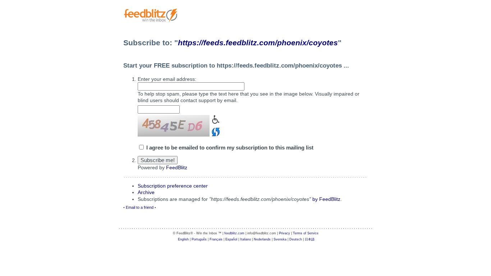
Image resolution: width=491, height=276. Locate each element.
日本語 (310, 239)
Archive (146, 192)
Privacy (284, 233)
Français (216, 239)
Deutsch (295, 239)
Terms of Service (305, 233)
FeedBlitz (176, 167)
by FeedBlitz (326, 199)
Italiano (245, 239)
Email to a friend (139, 207)
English (183, 239)
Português (199, 239)
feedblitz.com (234, 233)
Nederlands (262, 239)
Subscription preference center (173, 186)
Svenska (280, 239)
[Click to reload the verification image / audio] (215, 131)
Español (231, 239)
